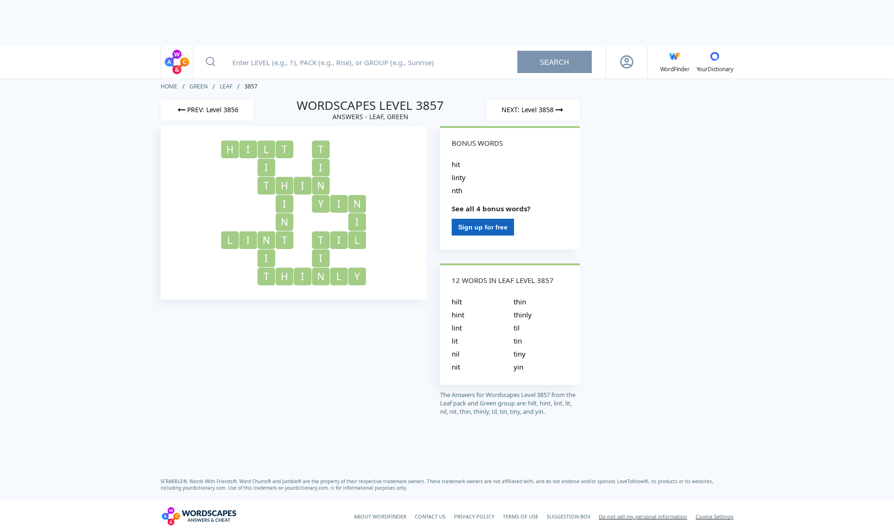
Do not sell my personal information (643, 516)
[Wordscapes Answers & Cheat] (177, 62)
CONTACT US (430, 516)
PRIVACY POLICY (474, 516)
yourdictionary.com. (205, 488)
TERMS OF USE (520, 516)
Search (554, 62)
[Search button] (210, 62)
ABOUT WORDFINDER (380, 516)
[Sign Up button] (627, 62)
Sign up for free (483, 227)
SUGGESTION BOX (568, 516)
